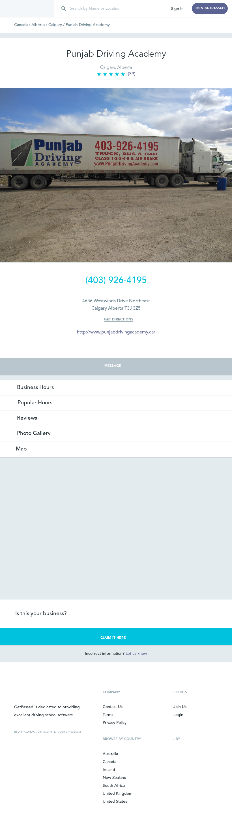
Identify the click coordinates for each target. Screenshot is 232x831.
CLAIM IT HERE (113, 638)
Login (178, 715)
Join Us (179, 707)
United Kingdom (117, 794)
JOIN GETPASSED (210, 8)
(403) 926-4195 (116, 280)
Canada (22, 25)
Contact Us (113, 707)
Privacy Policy (114, 723)
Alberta (39, 25)
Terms (108, 715)
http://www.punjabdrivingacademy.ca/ (116, 332)
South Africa (114, 786)
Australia (110, 754)
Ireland (109, 770)
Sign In (177, 9)
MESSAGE (112, 366)
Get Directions (118, 319)
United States (115, 802)
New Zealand (114, 778)
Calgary (57, 25)
